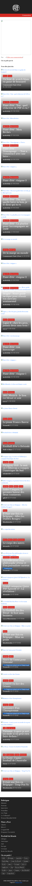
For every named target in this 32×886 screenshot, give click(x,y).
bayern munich (19, 867)
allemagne (10, 858)
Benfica (4, 870)
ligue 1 (10, 864)
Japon (10, 870)
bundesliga (5, 861)
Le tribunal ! (5, 815)
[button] (3, 15)
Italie (3, 858)
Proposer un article (8, 832)
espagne (25, 861)
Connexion (26, 15)
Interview (4, 808)
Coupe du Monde (16, 861)
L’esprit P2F (5, 830)
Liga (3, 873)
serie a (24, 864)
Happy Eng (18, 882)
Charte (3, 825)
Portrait (3, 805)
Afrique (3, 839)
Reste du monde (7, 851)
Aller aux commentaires (15, 57)
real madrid (25, 870)
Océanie (4, 849)
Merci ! (3, 827)
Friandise (4, 810)
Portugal (16, 864)
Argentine (19, 858)
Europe (3, 846)
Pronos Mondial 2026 (8, 818)
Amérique (4, 841)
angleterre (5, 867)
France (26, 858)
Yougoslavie (10, 873)
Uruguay (16, 870)
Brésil (3, 864)
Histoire (4, 803)
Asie (2, 844)
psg (12, 867)
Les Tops (4, 813)
